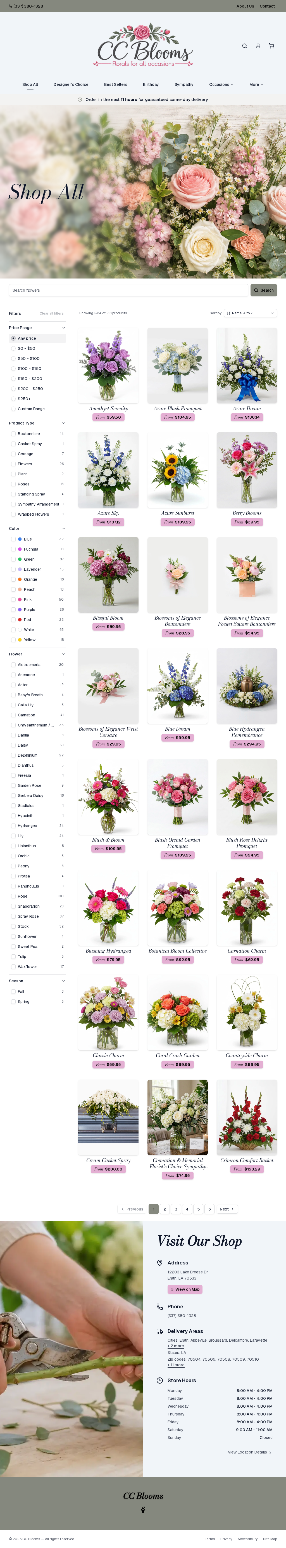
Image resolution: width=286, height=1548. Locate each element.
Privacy (226, 1539)
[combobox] (250, 313)
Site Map (270, 1539)
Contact (267, 6)
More (254, 84)
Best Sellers (115, 84)
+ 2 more (176, 1345)
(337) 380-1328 (28, 6)
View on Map (187, 1289)
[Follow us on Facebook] (143, 1509)
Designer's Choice (71, 84)
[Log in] (258, 45)
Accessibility (248, 1539)
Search (267, 290)
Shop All (30, 84)
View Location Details (247, 1452)
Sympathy (184, 84)
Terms (210, 1539)
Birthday (151, 84)
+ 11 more (176, 1364)
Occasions (219, 84)
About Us (245, 6)
